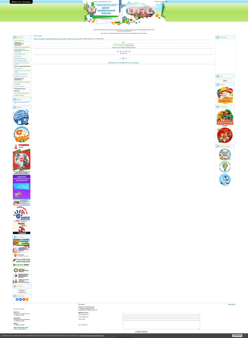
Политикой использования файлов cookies (92, 335)
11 (121, 62)
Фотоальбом (42, 38)
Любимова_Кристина (129, 45)
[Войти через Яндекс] (23, 299)
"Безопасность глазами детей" (21, 102)
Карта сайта (231, 304)
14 (126, 62)
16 (129, 62)
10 (119, 62)
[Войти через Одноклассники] (27, 299)
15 (127, 62)
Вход (107, 1)
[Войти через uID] (17, 299)
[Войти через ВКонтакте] (20, 299)
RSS (110, 1)
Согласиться (237, 335)
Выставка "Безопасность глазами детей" (56, 38)
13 (124, 62)
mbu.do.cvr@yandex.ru (125, 31)
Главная (96, 1)
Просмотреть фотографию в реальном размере (123, 47)
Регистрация (102, 1)
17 (130, 62)
